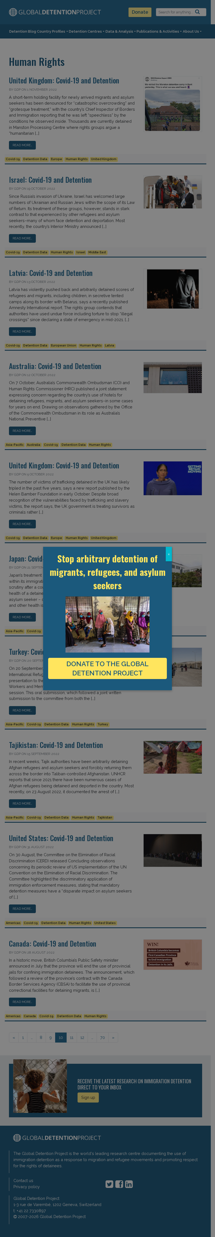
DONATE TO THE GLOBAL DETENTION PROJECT (107, 668)
